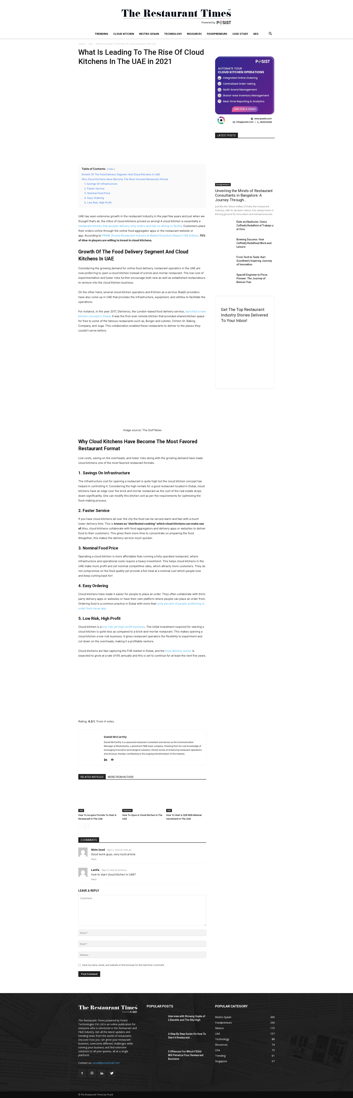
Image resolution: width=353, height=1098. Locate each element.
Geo (255, 33)
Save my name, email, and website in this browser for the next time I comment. (123, 965)
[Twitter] (111, 1073)
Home (81, 43)
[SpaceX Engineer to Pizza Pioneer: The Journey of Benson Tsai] (224, 279)
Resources (194, 33)
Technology (173, 33)
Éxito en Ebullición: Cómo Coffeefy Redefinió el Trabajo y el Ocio (254, 225)
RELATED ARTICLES (92, 776)
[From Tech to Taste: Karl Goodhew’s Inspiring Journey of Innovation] (224, 261)
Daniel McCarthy (115, 737)
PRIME (106, 235)
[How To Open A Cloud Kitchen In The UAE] (142, 798)
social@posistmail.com (106, 1063)
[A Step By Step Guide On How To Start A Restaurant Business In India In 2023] (156, 1038)
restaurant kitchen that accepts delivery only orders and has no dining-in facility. (130, 226)
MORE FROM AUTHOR (120, 776)
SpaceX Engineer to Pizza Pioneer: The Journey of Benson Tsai (251, 278)
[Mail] (113, 760)
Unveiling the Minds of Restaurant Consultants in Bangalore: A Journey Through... (244, 195)
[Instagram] (92, 1073)
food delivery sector (178, 651)
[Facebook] (82, 1073)
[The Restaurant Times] (176, 14)
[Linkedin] (107, 760)
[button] (270, 34)
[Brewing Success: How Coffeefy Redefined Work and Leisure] (224, 244)
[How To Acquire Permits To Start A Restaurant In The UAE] (98, 798)
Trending (101, 33)
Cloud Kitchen (123, 33)
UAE (90, 43)
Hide (110, 169)
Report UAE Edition (185, 235)
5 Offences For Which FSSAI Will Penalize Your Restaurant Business (185, 1055)
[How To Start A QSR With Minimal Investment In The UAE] (186, 798)
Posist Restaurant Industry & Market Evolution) (142, 235)
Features (127, 810)
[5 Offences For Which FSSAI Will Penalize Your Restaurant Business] (156, 1056)
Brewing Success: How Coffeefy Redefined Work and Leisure (254, 243)
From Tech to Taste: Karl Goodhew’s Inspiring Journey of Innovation (254, 261)
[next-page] (86, 826)
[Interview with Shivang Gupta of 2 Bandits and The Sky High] (156, 1020)
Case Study (240, 33)
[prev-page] (80, 826)
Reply (94, 859)
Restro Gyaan (149, 33)
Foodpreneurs (217, 33)
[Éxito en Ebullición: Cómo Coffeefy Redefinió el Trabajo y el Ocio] (224, 226)
